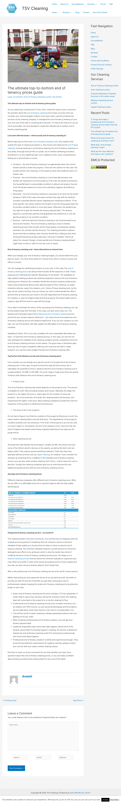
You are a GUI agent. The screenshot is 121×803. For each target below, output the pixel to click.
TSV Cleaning (35, 8)
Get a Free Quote (100, 12)
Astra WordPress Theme (80, 793)
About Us (64, 4)
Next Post (78, 700)
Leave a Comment (15, 97)
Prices (103, 4)
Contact (86, 12)
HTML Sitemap (97, 69)
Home (54, 4)
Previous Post (9, 700)
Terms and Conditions (100, 60)
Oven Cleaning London (100, 90)
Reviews (66, 12)
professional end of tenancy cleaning (52, 314)
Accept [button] (105, 800)
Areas (54, 12)
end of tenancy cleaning (37, 113)
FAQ (111, 4)
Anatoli (27, 676)
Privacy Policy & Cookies (101, 65)
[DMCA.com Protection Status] (99, 167)
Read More (114, 799)
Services (91, 4)
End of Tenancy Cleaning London (38, 97)
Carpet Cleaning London (101, 107)
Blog (77, 12)
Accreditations (78, 4)
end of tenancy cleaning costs (45, 141)
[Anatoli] (14, 680)
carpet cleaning (43, 454)
